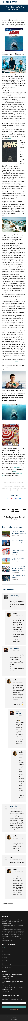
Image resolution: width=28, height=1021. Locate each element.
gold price (13, 806)
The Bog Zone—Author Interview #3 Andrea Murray (19, 532)
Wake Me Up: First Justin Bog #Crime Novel (18, 559)
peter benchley (8, 488)
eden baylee (14, 648)
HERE (14, 471)
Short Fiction (7, 960)
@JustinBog (17, 467)
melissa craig (14, 595)
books (11, 486)
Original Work (7, 954)
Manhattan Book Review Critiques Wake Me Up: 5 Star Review (18, 550)
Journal (6, 951)
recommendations (16, 488)
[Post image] (6, 534)
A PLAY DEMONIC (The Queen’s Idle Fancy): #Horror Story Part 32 (13, 975)
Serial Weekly (7, 964)
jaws (4, 488)
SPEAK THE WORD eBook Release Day (18, 576)
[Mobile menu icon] (25, 2)
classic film (16, 486)
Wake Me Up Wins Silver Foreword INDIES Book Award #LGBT (12, 988)
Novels (5, 957)
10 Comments (14, 484)
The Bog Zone (7, 967)
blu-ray (7, 486)
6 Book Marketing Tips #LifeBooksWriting (17, 541)
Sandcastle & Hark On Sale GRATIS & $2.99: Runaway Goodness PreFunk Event (18, 568)
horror (23, 486)
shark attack (23, 488)
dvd (19, 486)
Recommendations (12, 482)
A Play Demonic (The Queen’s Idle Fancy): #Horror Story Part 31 (12, 982)
